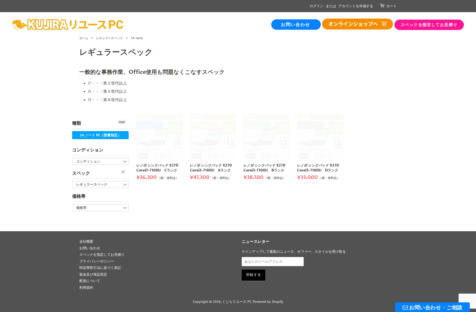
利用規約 (86, 287)
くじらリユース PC (236, 301)
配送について (89, 281)
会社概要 (86, 241)
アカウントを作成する (355, 6)
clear (122, 122)
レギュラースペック (109, 38)
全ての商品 (357, 24)
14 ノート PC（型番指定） (100, 135)
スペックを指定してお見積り (429, 25)
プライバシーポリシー (96, 261)
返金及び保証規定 (93, 274)
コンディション (87, 150)
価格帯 (79, 196)
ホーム (83, 38)
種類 (76, 123)
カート (391, 6)
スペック (81, 173)
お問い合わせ (295, 25)
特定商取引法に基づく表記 (100, 267)
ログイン (317, 6)
